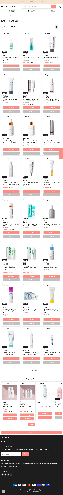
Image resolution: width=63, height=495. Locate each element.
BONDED (5, 409)
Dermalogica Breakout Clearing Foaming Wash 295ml (30, 267)
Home (3, 15)
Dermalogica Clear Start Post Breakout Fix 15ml (51, 353)
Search (16, 490)
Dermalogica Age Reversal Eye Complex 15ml (30, 99)
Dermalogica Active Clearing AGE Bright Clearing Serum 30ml (11, 59)
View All (31, 424)
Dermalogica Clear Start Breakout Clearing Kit (30, 310)
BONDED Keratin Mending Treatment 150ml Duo (8, 406)
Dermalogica (6, 62)
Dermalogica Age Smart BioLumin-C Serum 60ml (30, 141)
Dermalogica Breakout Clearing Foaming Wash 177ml (9, 267)
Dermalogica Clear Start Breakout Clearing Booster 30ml (10, 311)
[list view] (60, 27)
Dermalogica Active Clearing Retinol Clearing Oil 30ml (31, 58)
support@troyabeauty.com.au (9, 466)
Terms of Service (24, 490)
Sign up (25, 454)
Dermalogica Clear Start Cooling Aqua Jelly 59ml (10, 353)
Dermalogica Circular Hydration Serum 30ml (50, 266)
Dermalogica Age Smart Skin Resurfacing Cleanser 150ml (11, 183)
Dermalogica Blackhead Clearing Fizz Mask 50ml (30, 225)
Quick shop (11, 66)
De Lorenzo (40, 408)
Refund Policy (33, 490)
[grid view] (56, 27)
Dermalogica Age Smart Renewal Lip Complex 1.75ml (51, 141)
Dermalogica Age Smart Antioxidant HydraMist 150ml (51, 99)
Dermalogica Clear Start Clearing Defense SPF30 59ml (50, 311)
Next (36, 370)
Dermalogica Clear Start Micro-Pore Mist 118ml (30, 353)
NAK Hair (57, 408)
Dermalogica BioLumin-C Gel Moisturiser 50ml (11, 225)
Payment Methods (43, 490)
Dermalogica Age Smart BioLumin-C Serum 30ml (10, 141)
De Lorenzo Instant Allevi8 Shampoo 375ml (44, 405)
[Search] (53, 6)
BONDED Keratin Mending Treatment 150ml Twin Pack (26, 406)
